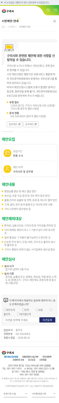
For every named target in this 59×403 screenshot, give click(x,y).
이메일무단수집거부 (30, 357)
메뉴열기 (55, 10)
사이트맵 (42, 360)
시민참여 (11, 26)
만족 (27, 310)
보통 (40, 310)
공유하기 (54, 21)
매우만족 (10, 310)
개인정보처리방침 (11, 357)
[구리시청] (9, 11)
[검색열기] (48, 10)
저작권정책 (46, 357)
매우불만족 (25, 314)
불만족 (7, 314)
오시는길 (31, 360)
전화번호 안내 (18, 360)
